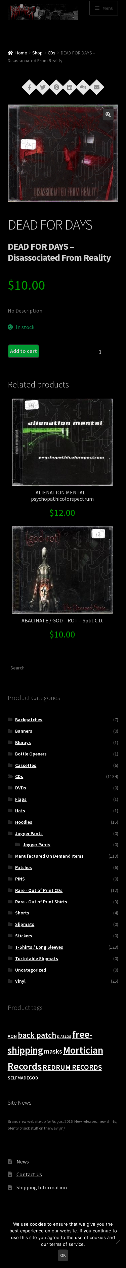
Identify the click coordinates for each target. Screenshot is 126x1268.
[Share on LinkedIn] (70, 86)
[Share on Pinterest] (56, 86)
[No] (117, 1241)
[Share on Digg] (83, 86)
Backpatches (28, 720)
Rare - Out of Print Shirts (41, 902)
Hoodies (23, 822)
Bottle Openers (31, 754)
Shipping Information (41, 1187)
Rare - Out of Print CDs (38, 890)
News (22, 1161)
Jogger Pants (29, 833)
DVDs (20, 788)
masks (53, 1051)
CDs (51, 53)
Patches (23, 867)
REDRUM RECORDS (72, 1067)
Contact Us (29, 1174)
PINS (20, 879)
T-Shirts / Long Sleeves (39, 947)
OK (63, 1255)
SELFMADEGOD (23, 1078)
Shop (37, 53)
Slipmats (24, 924)
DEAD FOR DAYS (50, 224)
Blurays (23, 742)
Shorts (22, 913)
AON (12, 1036)
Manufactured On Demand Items (49, 856)
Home (21, 53)
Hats (20, 811)
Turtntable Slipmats (36, 958)
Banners (23, 731)
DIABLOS (64, 1036)
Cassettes (25, 765)
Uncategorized (30, 970)
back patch (37, 1035)
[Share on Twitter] (43, 86)
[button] (108, 114)
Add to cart (23, 350)
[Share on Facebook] (30, 86)
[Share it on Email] (97, 86)
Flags (21, 799)
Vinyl (20, 981)
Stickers (23, 936)
